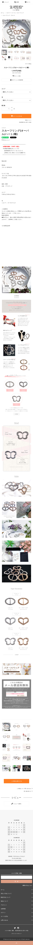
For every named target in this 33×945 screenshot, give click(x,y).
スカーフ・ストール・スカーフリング (15, 12)
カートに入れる (17, 116)
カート (28, 2)
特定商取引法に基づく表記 (25, 122)
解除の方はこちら (27, 885)
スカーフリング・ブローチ (9, 15)
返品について (28, 120)
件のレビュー (6, 140)
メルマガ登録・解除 (9, 930)
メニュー (6, 2)
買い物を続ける (27, 791)
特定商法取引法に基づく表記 (21, 930)
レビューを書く (17, 803)
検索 (17, 2)
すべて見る (28, 63)
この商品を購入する (16, 781)
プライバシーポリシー (16, 933)
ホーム (2, 12)
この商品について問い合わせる (24, 788)
